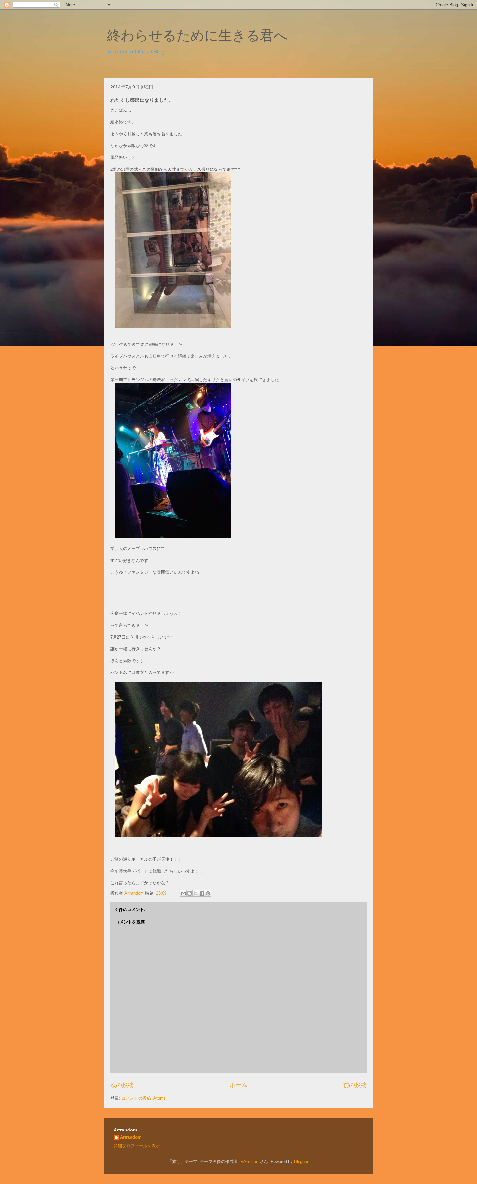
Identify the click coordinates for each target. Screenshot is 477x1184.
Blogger (301, 1161)
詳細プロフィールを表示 (137, 1145)
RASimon (249, 1161)
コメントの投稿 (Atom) (143, 1098)
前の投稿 (355, 1085)
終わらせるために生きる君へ (197, 35)
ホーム (238, 1085)
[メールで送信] (183, 893)
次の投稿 (122, 1085)
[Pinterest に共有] (208, 893)
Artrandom (130, 1137)
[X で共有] (195, 893)
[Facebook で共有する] (202, 893)
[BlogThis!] (189, 893)
